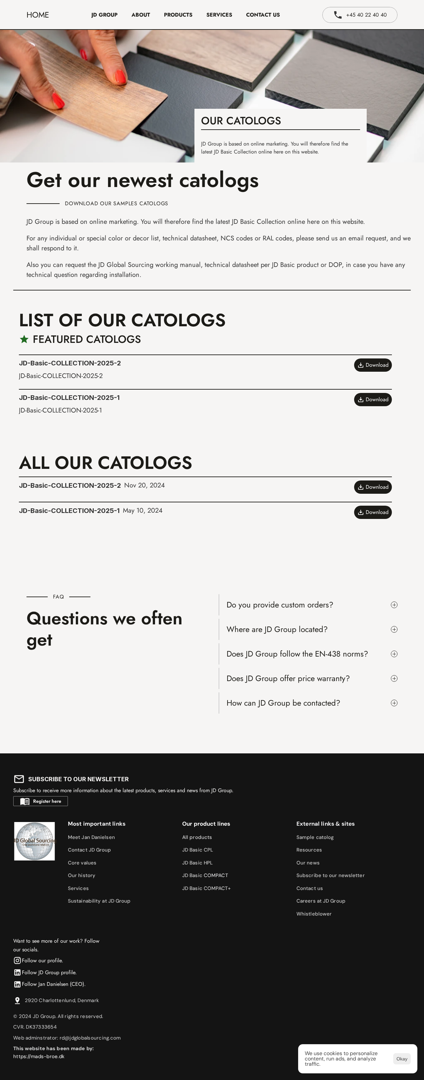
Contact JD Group (89, 850)
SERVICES (219, 15)
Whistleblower (314, 914)
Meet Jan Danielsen (91, 837)
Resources (309, 850)
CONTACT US (263, 15)
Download (377, 365)
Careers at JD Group (320, 901)
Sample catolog (315, 837)
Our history (81, 875)
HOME (37, 15)
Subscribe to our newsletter (330, 875)
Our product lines (206, 823)
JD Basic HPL (197, 862)
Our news (308, 862)
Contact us (309, 888)
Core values (82, 862)
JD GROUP (104, 15)
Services (78, 888)
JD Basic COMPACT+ (206, 888)
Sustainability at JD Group (99, 901)
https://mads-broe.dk (39, 1056)
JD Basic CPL (197, 850)
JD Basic (193, 875)
